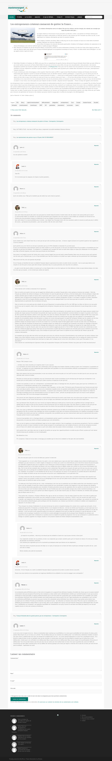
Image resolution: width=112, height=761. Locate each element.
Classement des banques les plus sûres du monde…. (24, 750)
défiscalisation (46, 102)
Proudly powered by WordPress (17, 759)
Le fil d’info (28, 17)
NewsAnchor (33, 759)
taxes (77, 105)
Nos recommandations (87, 717)
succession (70, 105)
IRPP (41, 105)
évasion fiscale (87, 102)
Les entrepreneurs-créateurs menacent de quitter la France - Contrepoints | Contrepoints (40, 121)
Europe (78, 102)
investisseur (33, 105)
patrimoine (52, 105)
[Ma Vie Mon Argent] (18, 8)
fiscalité (59, 17)
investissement (24, 105)
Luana (21, 626)
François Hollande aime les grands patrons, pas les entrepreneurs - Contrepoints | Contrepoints (42, 616)
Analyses (37, 17)
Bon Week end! (96, 110)
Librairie (79, 17)
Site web (12, 688)
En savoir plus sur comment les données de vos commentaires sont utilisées (58, 702)
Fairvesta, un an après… (24, 743)
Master (23, 585)
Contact (83, 720)
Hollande (14, 105)
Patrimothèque (69, 17)
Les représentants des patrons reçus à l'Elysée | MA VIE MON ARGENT (35, 137)
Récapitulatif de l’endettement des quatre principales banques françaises (21, 730)
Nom (12, 673)
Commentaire (14, 658)
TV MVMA (19, 17)
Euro (72, 102)
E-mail (12, 681)
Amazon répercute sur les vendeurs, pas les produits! (24, 737)
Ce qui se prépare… (48, 17)
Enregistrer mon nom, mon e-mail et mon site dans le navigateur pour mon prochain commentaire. (39, 696)
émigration (55, 102)
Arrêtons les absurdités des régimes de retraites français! (24, 721)
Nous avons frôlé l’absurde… (19, 110)
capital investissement (33, 102)
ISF (46, 105)
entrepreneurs (64, 102)
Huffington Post (53, 66)
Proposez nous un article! (88, 719)
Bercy (22, 102)
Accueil (12, 17)
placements (61, 105)
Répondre (96, 145)
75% (17, 102)
